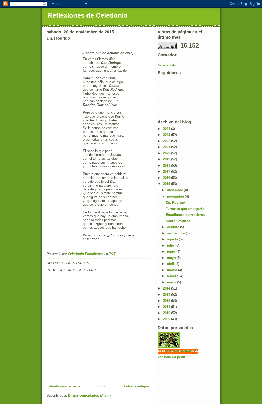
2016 (167, 178)
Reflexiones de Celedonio (88, 15)
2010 (167, 313)
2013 (167, 294)
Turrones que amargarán (185, 209)
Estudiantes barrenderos (185, 215)
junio (171, 251)
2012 (167, 301)
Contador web (166, 65)
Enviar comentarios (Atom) (89, 395)
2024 (167, 129)
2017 (167, 172)
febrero (173, 276)
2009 (167, 319)
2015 (167, 184)
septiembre (176, 233)
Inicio (101, 386)
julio (171, 245)
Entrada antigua (136, 386)
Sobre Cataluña (178, 221)
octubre (173, 227)
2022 (167, 141)
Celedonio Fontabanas (180, 351)
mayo (172, 258)
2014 (167, 288)
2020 (167, 153)
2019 (167, 159)
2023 (167, 135)
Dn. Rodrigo (175, 202)
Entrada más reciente (63, 386)
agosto (173, 239)
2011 (167, 307)
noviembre (176, 196)
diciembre (175, 190)
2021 (167, 147)
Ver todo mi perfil (171, 357)
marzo (172, 270)
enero (172, 282)
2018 (167, 165)
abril (171, 264)
